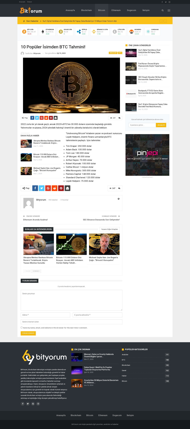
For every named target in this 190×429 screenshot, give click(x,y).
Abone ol (161, 125)
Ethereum (116, 10)
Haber (124, 376)
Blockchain (86, 10)
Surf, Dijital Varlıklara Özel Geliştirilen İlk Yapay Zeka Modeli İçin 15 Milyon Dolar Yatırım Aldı (80, 21)
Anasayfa (22, 2)
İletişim (29, 2)
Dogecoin (131, 10)
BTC (120, 53)
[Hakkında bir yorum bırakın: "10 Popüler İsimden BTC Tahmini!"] (119, 118)
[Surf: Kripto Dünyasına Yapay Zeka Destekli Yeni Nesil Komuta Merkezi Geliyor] (131, 107)
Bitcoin (101, 10)
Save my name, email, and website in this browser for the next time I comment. (55, 328)
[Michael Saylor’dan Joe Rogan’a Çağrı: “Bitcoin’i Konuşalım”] (26, 171)
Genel (124, 370)
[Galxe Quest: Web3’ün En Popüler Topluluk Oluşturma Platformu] (76, 370)
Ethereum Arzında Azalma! (35, 220)
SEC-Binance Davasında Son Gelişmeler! (101, 220)
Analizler (113, 53)
